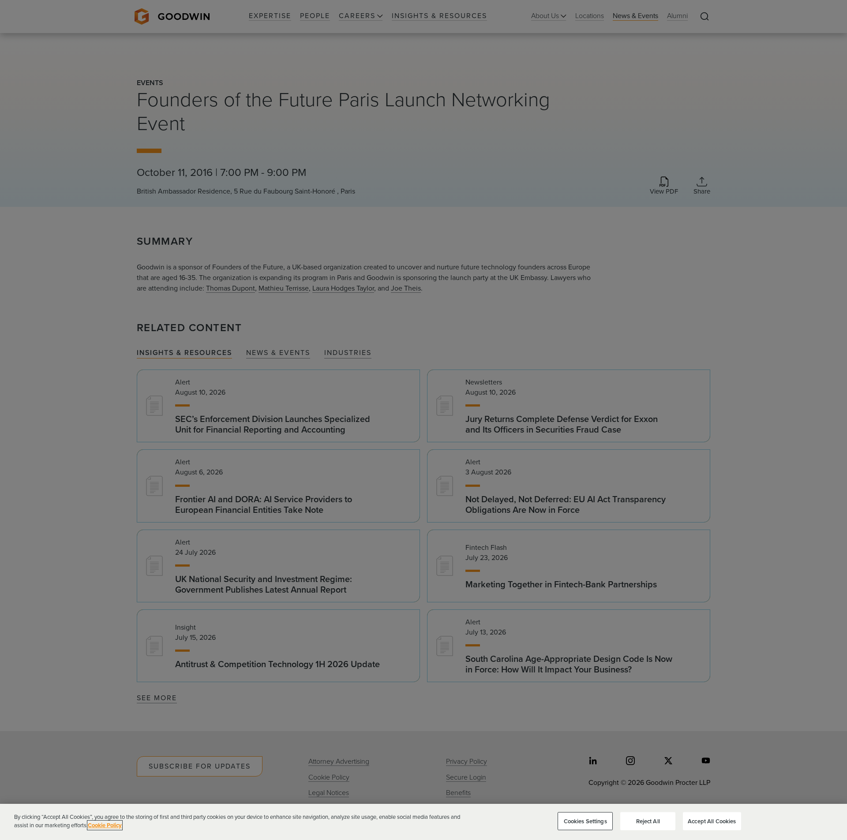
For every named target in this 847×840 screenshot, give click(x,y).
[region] (423, 822)
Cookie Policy (105, 825)
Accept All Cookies (712, 821)
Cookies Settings (585, 821)
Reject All (648, 821)
